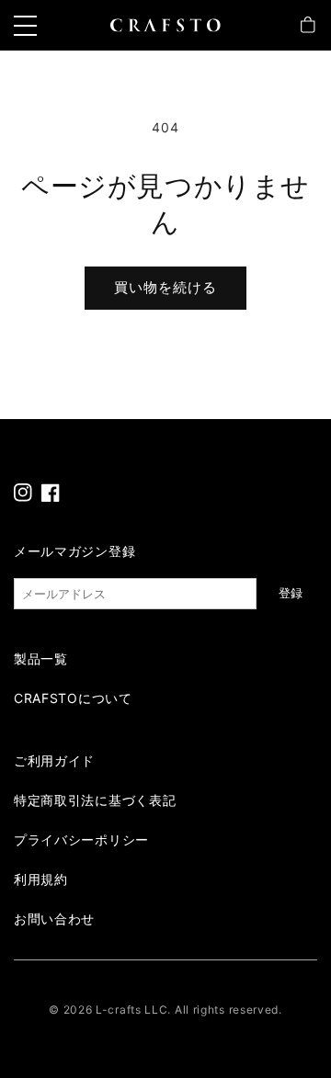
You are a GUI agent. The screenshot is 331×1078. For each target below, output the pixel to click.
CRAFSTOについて (73, 698)
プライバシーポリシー (81, 839)
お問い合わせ (54, 918)
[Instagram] (23, 492)
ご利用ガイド (54, 760)
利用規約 (41, 879)
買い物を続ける (165, 287)
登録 (290, 593)
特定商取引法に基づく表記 (95, 800)
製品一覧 (41, 658)
